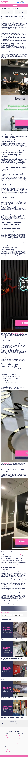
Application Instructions (20, 743)
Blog (20, 737)
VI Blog (10, 8)
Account (7, 753)
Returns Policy (7, 751)
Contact (20, 738)
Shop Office (7, 735)
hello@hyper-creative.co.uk (20, 749)
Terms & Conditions (7, 749)
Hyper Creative (5, 8)
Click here (15, 5)
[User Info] (19, 2)
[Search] (15, 2)
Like (10, 615)
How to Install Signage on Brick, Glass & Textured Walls (13, 717)
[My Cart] (23, 2)
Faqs (20, 742)
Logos (7, 737)
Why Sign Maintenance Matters (19, 8)
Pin (16, 615)
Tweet (5, 615)
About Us (20, 735)
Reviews (20, 740)
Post (21, 615)
